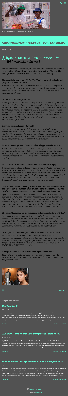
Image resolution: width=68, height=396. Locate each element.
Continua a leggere (59, 324)
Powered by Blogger (35, 389)
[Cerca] (61, 3)
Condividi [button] (61, 290)
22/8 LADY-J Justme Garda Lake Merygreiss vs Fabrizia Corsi (31, 333)
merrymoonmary (38, 392)
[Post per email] (3, 290)
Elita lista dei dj (9, 306)
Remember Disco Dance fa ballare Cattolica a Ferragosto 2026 (32, 361)
